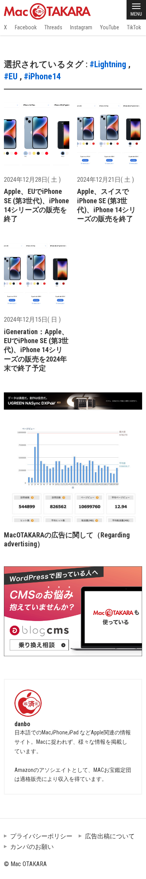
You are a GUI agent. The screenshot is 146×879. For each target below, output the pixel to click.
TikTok (134, 27)
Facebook (26, 27)
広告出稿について (110, 836)
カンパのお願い (32, 846)
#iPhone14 (42, 76)
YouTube (109, 27)
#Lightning (108, 64)
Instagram (81, 27)
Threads (53, 27)
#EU (11, 76)
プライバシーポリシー (41, 836)
